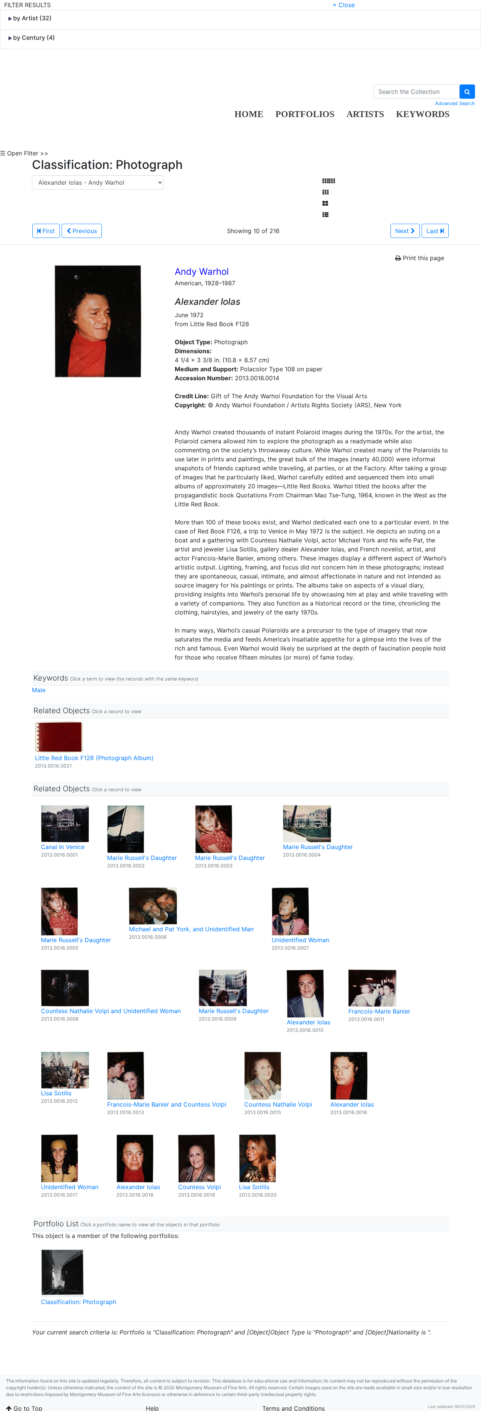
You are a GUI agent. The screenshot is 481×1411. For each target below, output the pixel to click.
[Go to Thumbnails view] (325, 192)
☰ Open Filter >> (24, 153)
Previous (84, 231)
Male (38, 690)
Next (403, 231)
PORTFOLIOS (304, 114)
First (48, 231)
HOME (248, 114)
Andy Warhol (202, 271)
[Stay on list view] (325, 214)
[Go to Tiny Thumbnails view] (329, 181)
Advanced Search (455, 103)
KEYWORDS (422, 114)
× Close (344, 5)
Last (433, 231)
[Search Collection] (467, 91)
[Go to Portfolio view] (325, 203)
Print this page (422, 258)
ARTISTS (365, 114)
